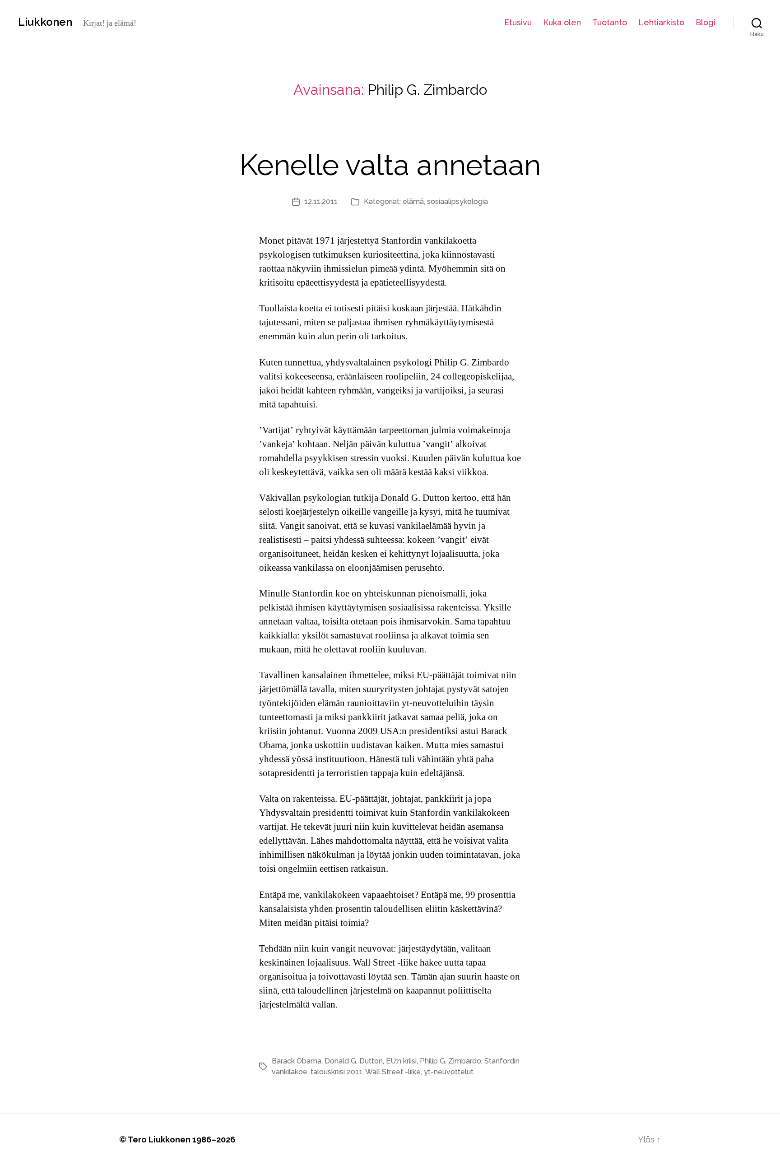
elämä (413, 201)
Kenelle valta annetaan (390, 165)
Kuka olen (562, 22)
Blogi (705, 22)
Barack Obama (296, 1061)
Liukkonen (45, 22)
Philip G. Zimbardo (450, 1061)
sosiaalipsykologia (457, 201)
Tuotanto (609, 22)
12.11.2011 (321, 201)
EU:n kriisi (401, 1061)
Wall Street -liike (393, 1072)
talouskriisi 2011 (336, 1072)
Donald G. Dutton (354, 1061)
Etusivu (518, 22)
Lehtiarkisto (661, 22)
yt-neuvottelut (449, 1072)
